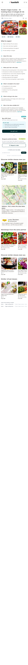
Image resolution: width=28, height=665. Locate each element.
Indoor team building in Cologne (7, 302)
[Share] (26, 18)
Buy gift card (14, 131)
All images (15, 21)
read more (19, 62)
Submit (23, 152)
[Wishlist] (23, 18)
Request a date (15, 145)
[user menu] (24, 2)
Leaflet (24, 204)
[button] (14, 194)
